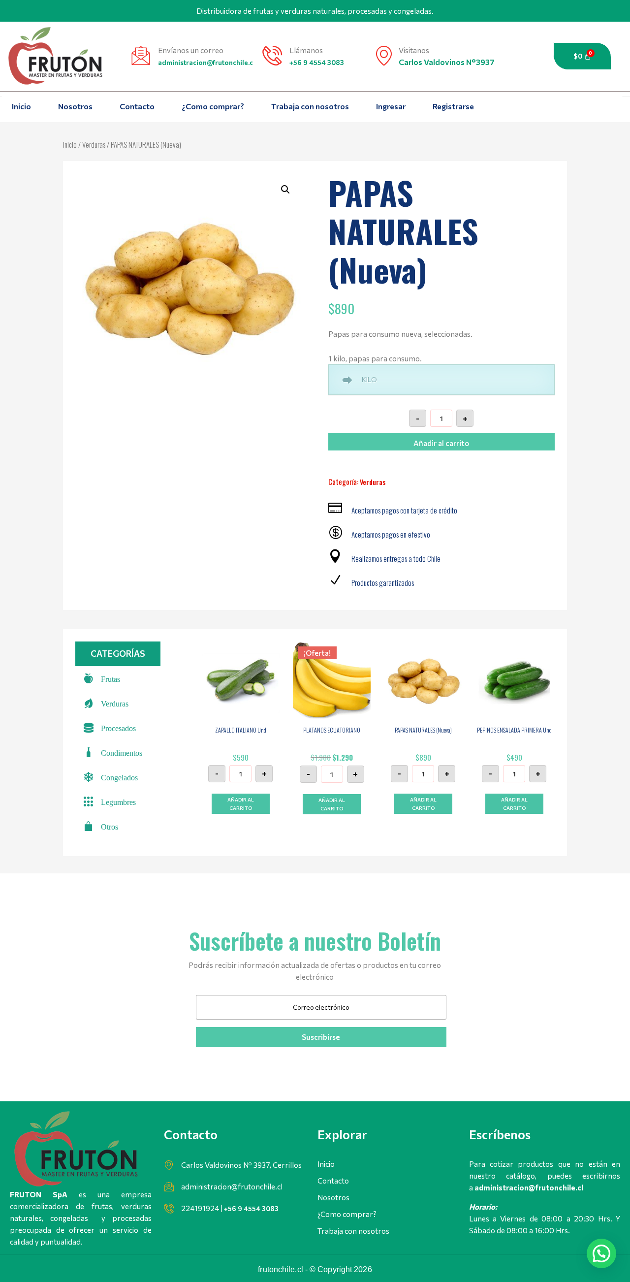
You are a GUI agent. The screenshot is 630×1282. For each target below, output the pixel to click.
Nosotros (75, 106)
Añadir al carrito (441, 443)
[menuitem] (117, 678)
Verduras (93, 144)
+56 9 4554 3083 (316, 62)
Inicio (21, 106)
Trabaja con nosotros (310, 106)
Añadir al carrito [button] (240, 804)
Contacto (137, 106)
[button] (285, 189)
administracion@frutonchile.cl (206, 62)
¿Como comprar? (213, 106)
